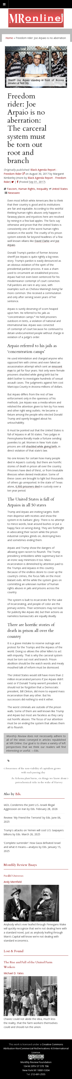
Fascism (12, 189)
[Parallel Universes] (31, 903)
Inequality (42, 189)
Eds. (18, 794)
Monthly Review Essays (20, 865)
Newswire (14, 193)
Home (9, 38)
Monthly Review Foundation (36, 1062)
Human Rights (26, 189)
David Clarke (42, 241)
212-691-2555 (38, 1074)
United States (60, 189)
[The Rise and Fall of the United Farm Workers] (30, 996)
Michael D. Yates (14, 973)
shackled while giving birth (41, 446)
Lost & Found (13, 951)
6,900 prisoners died (28, 486)
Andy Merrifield (13, 882)
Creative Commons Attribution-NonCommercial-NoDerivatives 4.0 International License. (36, 1048)
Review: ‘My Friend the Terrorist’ (23, 817)
